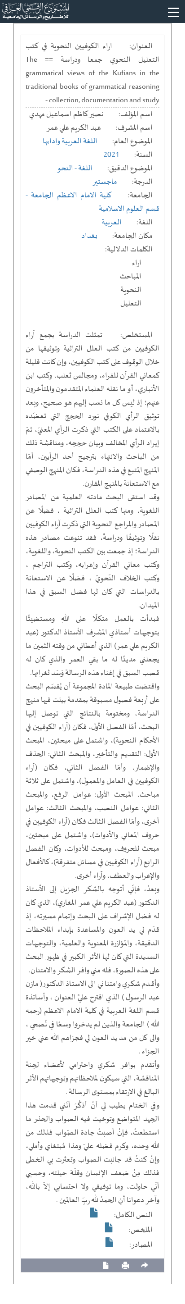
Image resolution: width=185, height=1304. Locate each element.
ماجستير (104, 182)
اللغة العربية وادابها (70, 141)
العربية (111, 222)
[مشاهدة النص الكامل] (94, 1212)
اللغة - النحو (74, 168)
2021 (111, 155)
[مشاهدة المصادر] (110, 1242)
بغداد (89, 236)
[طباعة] (125, 1265)
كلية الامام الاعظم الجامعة (71, 195)
